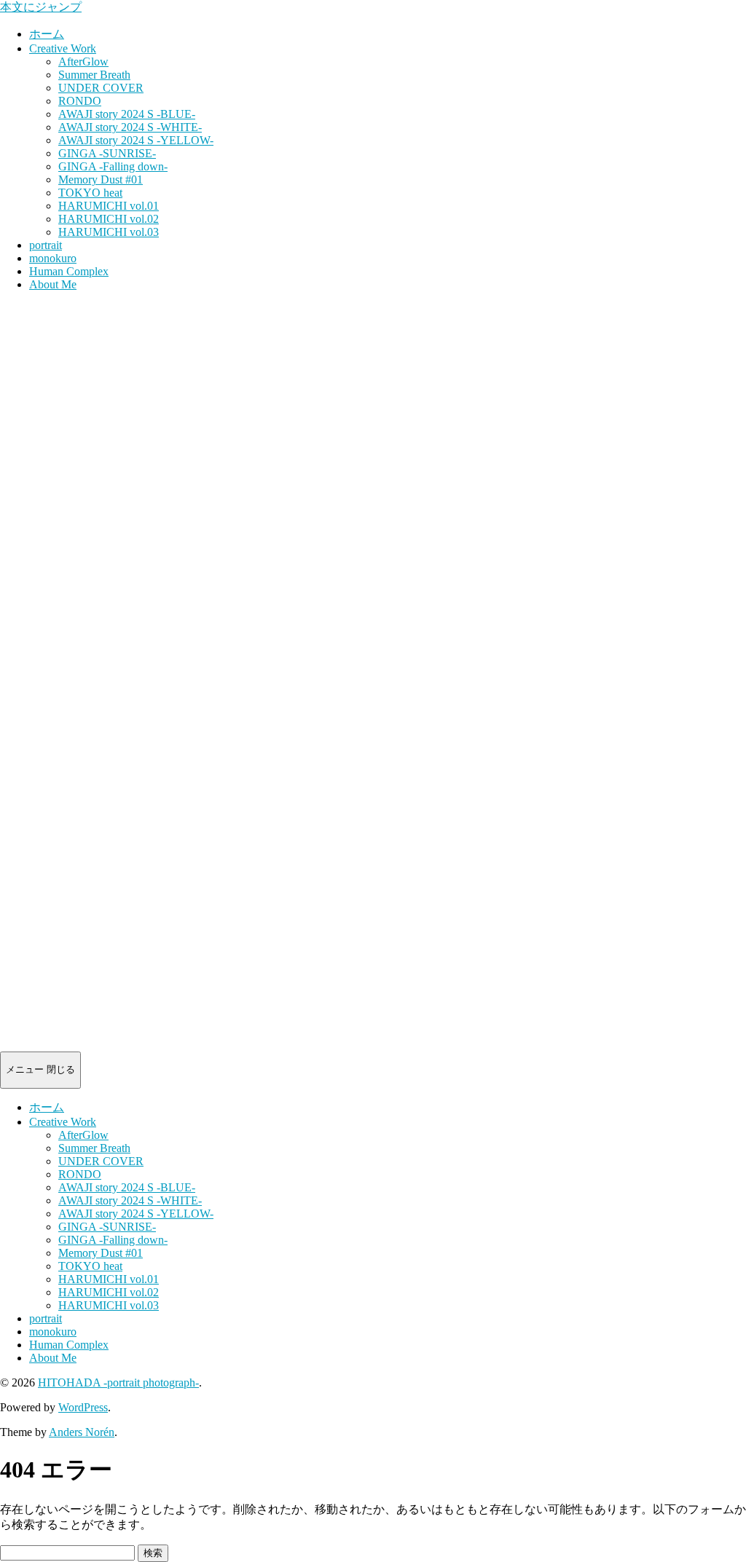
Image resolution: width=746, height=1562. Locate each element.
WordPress (83, 1407)
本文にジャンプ (41, 7)
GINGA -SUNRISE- (107, 153)
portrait (45, 245)
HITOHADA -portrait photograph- (118, 1382)
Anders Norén (81, 1432)
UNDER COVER (101, 88)
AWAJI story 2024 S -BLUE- (126, 114)
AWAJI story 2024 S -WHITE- (130, 127)
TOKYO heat (90, 192)
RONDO (79, 101)
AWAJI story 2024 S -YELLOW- (135, 140)
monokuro (52, 258)
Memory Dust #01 (100, 179)
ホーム (46, 34)
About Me (52, 284)
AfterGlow (83, 61)
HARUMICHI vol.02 (108, 219)
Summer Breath (94, 74)
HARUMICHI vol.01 (108, 206)
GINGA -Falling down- (113, 166)
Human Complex (69, 271)
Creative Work (62, 48)
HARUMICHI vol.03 (108, 232)
